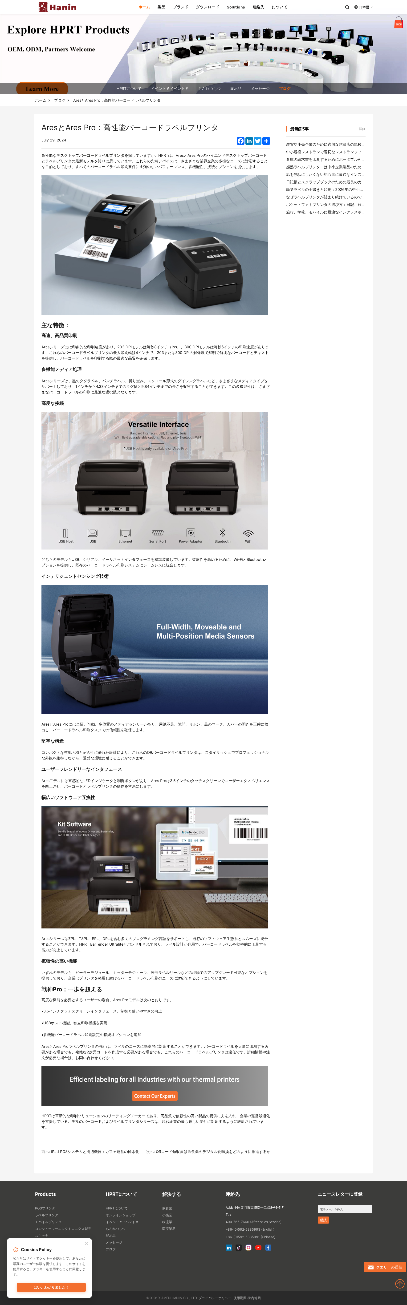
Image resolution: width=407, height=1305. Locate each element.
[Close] (86, 1244)
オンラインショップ (120, 1215)
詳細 (362, 129)
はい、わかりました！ (51, 1287)
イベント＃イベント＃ (170, 88)
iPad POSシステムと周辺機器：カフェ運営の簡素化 (95, 1151)
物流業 (167, 1222)
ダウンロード (207, 6)
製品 (161, 6)
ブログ (284, 88)
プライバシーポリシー (215, 1298)
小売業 (167, 1215)
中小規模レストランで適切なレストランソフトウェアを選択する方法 (344, 151)
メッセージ (260, 88)
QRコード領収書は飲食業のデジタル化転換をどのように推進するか (213, 1151)
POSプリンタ (45, 1208)
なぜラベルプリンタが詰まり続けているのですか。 (329, 197)
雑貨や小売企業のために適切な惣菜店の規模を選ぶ (329, 144)
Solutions (236, 7)
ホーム (144, 6)
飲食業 (167, 1208)
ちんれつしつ (209, 88)
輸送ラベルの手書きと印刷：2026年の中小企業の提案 (332, 189)
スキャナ (41, 1235)
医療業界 (168, 1229)
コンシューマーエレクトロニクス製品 (63, 1229)
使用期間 (240, 1298)
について (279, 6)
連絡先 (259, 6)
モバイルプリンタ (48, 1222)
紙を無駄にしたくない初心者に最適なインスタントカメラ (335, 174)
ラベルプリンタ (46, 1215)
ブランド (180, 6)
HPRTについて (129, 88)
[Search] (347, 7)
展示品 (235, 88)
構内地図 (254, 1298)
